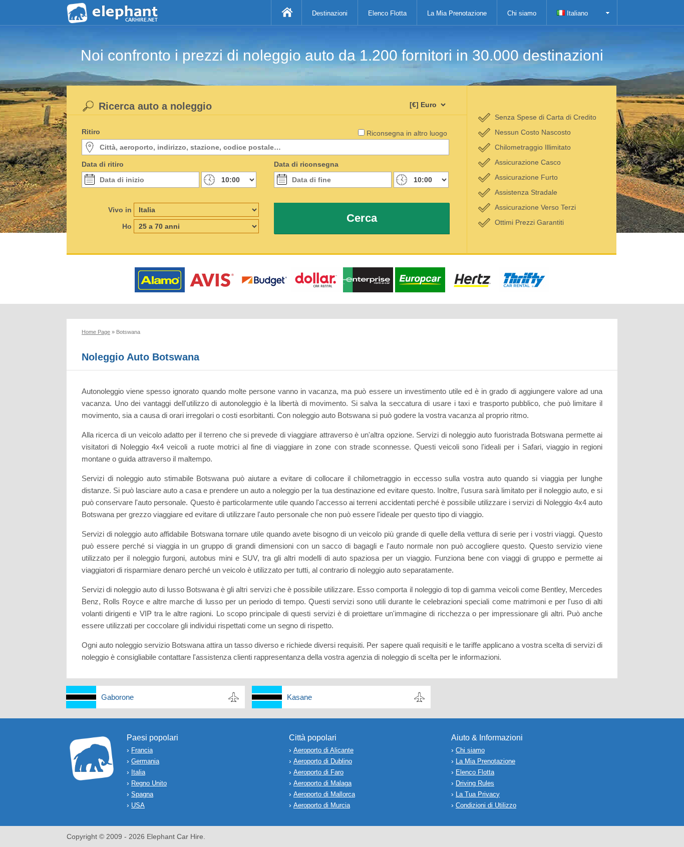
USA (138, 805)
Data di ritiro (103, 164)
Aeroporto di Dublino (322, 761)
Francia (142, 750)
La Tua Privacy (478, 794)
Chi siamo (521, 13)
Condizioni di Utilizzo (486, 805)
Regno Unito (149, 783)
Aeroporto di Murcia (321, 805)
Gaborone (117, 697)
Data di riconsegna (306, 164)
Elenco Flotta (387, 13)
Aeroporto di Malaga (322, 783)
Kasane (299, 697)
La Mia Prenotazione (457, 13)
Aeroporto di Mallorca (324, 794)
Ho (127, 226)
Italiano (576, 13)
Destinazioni (330, 13)
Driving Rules (475, 783)
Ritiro (91, 132)
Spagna (142, 794)
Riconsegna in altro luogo (407, 133)
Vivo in (120, 210)
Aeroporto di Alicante (323, 750)
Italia (138, 772)
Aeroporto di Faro (318, 772)
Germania (145, 761)
